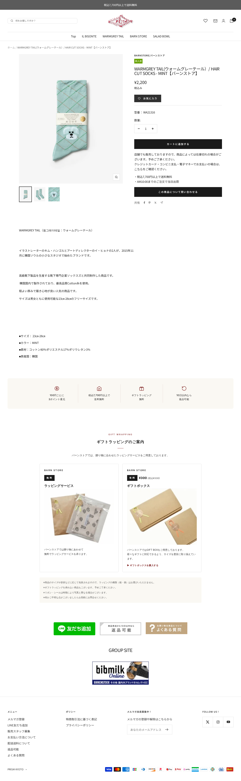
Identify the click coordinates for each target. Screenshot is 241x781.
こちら (138, 169)
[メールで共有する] (161, 202)
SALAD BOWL (161, 36)
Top (73, 36)
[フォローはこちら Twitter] (207, 722)
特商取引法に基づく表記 (81, 719)
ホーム (11, 47)
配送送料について (19, 743)
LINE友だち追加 (18, 725)
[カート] (231, 21)
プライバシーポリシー (80, 725)
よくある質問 (16, 755)
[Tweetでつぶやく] (155, 202)
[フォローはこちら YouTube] (228, 722)
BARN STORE (138, 36)
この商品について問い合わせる (178, 192)
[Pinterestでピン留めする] (149, 202)
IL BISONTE (89, 36)
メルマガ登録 (16, 719)
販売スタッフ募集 (19, 731)
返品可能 (13, 749)
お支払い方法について (22, 737)
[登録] (167, 729)
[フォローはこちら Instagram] (218, 722)
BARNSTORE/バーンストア (149, 55)
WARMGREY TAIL (113, 36)
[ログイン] (223, 20)
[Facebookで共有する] (144, 202)
